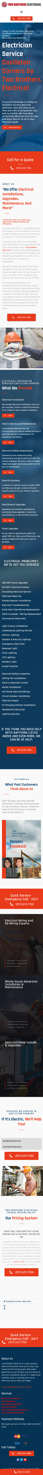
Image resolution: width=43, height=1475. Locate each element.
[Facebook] (18, 1459)
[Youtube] (25, 1459)
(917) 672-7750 (19, 1262)
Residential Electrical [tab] (12, 1141)
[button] (21, 11)
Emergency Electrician (13, 643)
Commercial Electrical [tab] (12, 1147)
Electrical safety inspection (16, 673)
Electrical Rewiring (11, 596)
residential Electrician (13, 709)
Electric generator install (15, 682)
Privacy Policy (25, 1387)
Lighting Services (11, 714)
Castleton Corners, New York (18, 1301)
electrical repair (10, 700)
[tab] (7, 862)
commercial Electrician (14, 618)
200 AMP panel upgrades (15, 582)
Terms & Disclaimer (10, 1387)
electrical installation (13, 399)
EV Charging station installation (19, 705)
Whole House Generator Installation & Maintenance (21, 984)
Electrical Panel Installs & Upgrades (21, 1043)
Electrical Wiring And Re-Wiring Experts (19, 922)
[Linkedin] (21, 1459)
